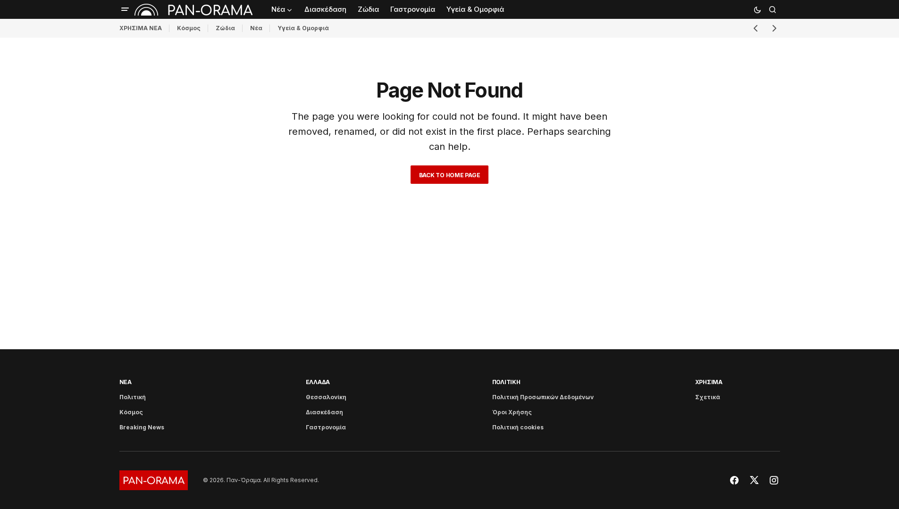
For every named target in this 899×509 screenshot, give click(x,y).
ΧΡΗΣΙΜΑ (709, 382)
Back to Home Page (449, 175)
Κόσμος (189, 28)
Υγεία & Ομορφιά (303, 28)
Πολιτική (132, 397)
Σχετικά (707, 397)
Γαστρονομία (326, 427)
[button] (125, 9)
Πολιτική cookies (518, 427)
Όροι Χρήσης (512, 412)
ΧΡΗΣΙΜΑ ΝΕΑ (140, 28)
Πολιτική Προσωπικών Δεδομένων (543, 397)
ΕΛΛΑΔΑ (318, 382)
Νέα (256, 28)
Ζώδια (225, 28)
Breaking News (141, 427)
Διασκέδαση (324, 412)
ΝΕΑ (125, 382)
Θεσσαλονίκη (326, 397)
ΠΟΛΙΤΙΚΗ (506, 382)
